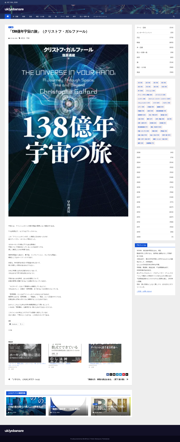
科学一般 (166, 135)
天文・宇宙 (153, 115)
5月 (163, 82)
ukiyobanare (14, 9)
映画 (23, 16)
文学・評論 (160, 119)
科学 (74, 16)
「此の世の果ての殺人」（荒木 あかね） (25, 407)
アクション (150, 90)
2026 (138, 152)
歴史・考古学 (156, 127)
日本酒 (163, 123)
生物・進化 (142, 135)
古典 (150, 111)
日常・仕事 (142, 123)
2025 (138, 157)
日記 (49, 16)
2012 (138, 222)
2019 (138, 187)
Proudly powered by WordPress (79, 439)
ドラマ (156, 103)
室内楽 (164, 115)
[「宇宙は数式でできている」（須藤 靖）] (68, 353)
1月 (140, 82)
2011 (138, 227)
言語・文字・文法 (144, 139)
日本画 (153, 123)
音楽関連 (150, 143)
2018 (138, 192)
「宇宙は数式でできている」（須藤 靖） (60, 363)
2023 (138, 167)
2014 (138, 212)
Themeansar (105, 439)
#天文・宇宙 (25, 38)
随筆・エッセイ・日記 (160, 139)
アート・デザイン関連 (145, 94)
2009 (139, 237)
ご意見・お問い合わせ (144, 291)
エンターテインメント (100, 16)
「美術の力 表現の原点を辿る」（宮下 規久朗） (106, 379)
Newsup (97, 439)
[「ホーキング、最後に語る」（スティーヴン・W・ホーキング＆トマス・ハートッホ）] (27, 353)
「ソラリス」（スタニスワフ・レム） (26, 379)
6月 (140, 86)
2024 (139, 162)
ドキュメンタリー (144, 103)
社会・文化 (154, 135)
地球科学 (142, 115)
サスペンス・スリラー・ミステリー (159, 98)
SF (140, 90)
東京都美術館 (142, 127)
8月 (156, 86)
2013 (138, 217)
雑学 (140, 143)
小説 (141, 119)
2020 (138, 182)
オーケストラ (160, 94)
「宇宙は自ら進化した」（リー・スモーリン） (102, 363)
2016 (138, 202)
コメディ (141, 98)
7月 (148, 86)
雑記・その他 (40, 16)
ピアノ (141, 107)
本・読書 (15, 16)
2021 (138, 177)
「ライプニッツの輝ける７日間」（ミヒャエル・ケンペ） (109, 407)
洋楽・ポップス (143, 131)
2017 (138, 197)
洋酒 (154, 131)
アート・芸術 (65, 16)
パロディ (166, 103)
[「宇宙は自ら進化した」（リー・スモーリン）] (108, 353)
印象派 (141, 111)
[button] (174, 16)
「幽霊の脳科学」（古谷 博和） (65, 409)
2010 (138, 232)
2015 (138, 207)
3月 (156, 82)
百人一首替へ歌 (84, 16)
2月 (148, 82)
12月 (164, 86)
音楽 (30, 16)
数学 (149, 119)
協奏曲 (160, 107)
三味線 (150, 107)
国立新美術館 (161, 111)
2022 (138, 172)
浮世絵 (164, 131)
